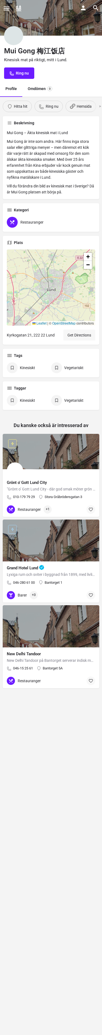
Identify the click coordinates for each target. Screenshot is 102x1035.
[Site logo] (19, 8)
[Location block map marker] (46, 283)
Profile (11, 88)
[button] (51, 287)
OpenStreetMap (64, 323)
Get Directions (79, 335)
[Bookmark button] (90, 509)
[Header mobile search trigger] (95, 7)
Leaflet (41, 323)
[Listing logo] (13, 35)
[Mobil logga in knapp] (83, 7)
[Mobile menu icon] (6, 8)
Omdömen (39, 88)
